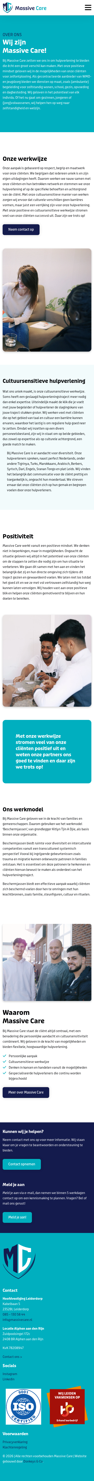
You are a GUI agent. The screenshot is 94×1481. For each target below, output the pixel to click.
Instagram (10, 1374)
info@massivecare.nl (17, 1320)
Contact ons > (12, 1357)
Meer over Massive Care (26, 1092)
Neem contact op (21, 229)
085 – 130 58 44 (14, 1314)
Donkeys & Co (33, 1461)
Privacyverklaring (15, 1442)
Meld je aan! (17, 1217)
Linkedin (8, 1379)
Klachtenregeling (15, 1447)
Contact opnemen (21, 1164)
